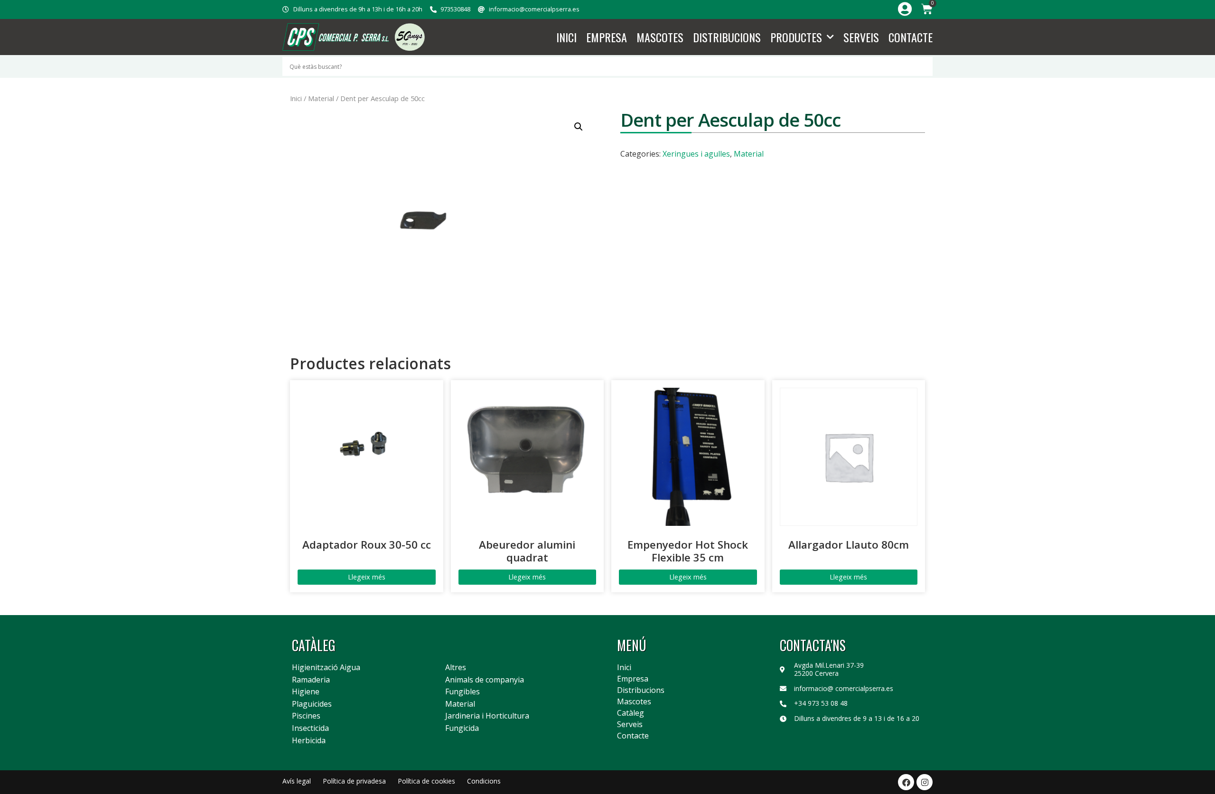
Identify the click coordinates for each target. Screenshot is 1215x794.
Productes (796, 37)
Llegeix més (366, 576)
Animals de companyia (484, 680)
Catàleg (630, 713)
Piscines (306, 716)
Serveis (861, 37)
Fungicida (462, 728)
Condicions (484, 780)
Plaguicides (312, 704)
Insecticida (310, 728)
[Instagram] (924, 782)
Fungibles (462, 692)
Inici (566, 37)
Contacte (910, 37)
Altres (455, 667)
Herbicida (309, 741)
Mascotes (659, 37)
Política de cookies (426, 780)
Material (321, 98)
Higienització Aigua (326, 667)
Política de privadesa (354, 780)
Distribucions (727, 37)
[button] (578, 126)
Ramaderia (311, 680)
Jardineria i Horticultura (487, 716)
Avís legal (296, 780)
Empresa (606, 37)
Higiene (305, 692)
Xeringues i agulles (696, 154)
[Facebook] (906, 782)
